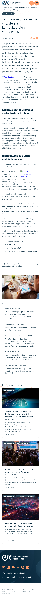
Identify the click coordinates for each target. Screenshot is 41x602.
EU (6, 365)
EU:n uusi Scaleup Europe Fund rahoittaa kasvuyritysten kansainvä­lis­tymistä (20, 370)
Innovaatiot (12, 365)
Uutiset (10, 8)
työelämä (19, 266)
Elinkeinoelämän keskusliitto (11, 3)
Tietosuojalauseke (9, 577)
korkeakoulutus (21, 264)
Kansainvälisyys (11, 336)
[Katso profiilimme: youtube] (13, 567)
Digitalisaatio (8, 13)
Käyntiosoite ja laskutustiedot (13, 573)
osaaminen (33, 264)
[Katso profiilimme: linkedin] (8, 567)
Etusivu (4, 8)
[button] (31, 3)
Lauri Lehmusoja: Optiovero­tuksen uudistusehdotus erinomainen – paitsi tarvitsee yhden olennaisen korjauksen (19, 315)
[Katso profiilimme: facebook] (18, 567)
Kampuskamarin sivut (15, 241)
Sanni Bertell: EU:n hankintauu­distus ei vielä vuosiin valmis (20, 328)
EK (18, 443)
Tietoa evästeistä (24, 577)
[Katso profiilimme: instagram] (22, 567)
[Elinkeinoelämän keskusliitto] (15, 557)
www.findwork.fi (13, 244)
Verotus (8, 308)
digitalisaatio (8, 264)
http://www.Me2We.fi (15, 248)
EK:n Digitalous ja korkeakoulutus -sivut (22, 252)
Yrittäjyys (25, 443)
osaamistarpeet (8, 266)
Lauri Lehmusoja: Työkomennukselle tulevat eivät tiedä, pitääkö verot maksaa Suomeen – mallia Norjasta (20, 357)
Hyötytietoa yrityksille (25, 496)
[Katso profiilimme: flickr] (27, 567)
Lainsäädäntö (10, 324)
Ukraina (21, 336)
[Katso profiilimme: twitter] (3, 567)
